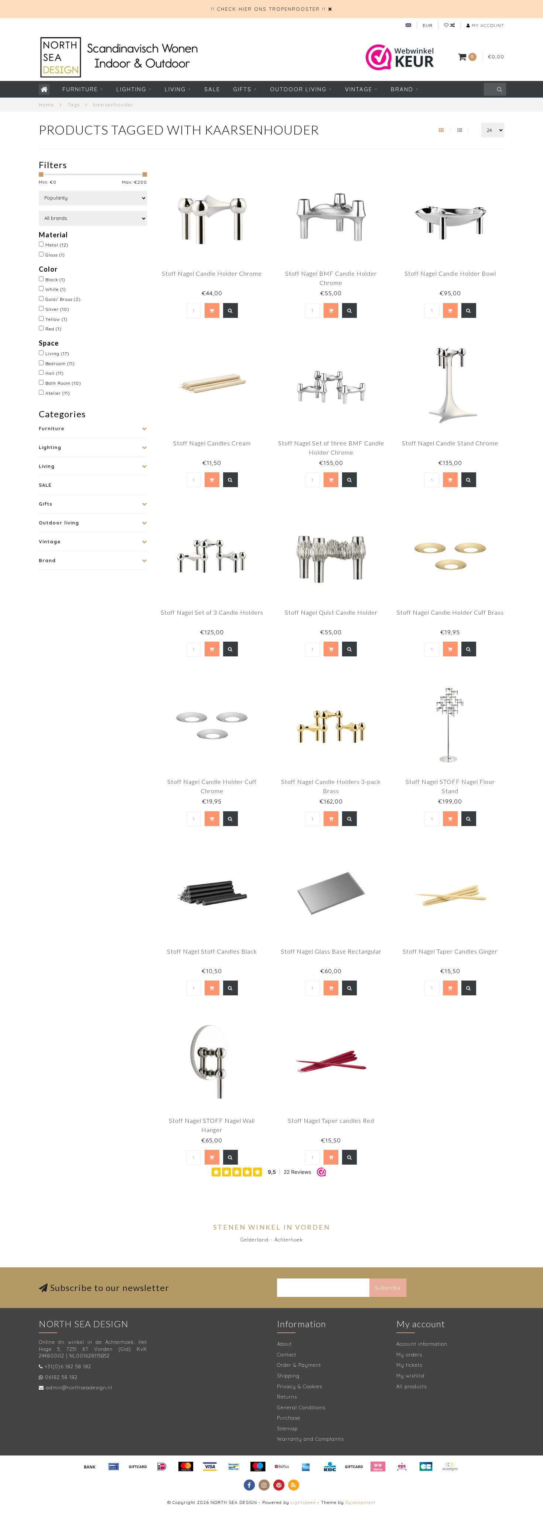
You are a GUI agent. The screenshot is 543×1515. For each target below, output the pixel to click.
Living (175, 89)
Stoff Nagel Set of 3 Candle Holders (212, 612)
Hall (54, 373)
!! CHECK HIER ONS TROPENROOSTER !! (268, 9)
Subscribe (388, 1288)
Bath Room (63, 383)
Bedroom (60, 363)
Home (46, 105)
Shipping (288, 1376)
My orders (409, 1355)
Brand (402, 89)
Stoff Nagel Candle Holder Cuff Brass (450, 612)
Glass (55, 255)
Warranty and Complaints (310, 1439)
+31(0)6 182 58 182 (68, 1366)
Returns (287, 1397)
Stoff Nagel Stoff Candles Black (212, 951)
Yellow (56, 319)
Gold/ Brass (63, 299)
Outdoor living (298, 89)
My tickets (409, 1365)
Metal (57, 245)
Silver (57, 309)
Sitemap (287, 1428)
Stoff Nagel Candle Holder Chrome (212, 273)
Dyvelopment (360, 1502)
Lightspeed (303, 1502)
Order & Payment (299, 1365)
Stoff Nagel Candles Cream (212, 442)
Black (55, 279)
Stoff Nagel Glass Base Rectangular (331, 951)
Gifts (242, 89)
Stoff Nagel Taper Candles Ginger (450, 951)
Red (53, 329)
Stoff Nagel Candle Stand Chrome (450, 442)
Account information (421, 1344)
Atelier (57, 393)
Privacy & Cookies (299, 1386)
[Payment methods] (90, 1466)
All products (411, 1386)
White (55, 289)
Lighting (131, 89)
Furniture (80, 89)
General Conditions (301, 1407)
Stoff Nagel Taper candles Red (331, 1120)
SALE (212, 89)
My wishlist (410, 1376)
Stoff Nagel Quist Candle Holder (331, 612)
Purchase (288, 1418)
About (284, 1344)
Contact (286, 1355)
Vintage (358, 89)
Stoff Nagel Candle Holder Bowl (450, 273)
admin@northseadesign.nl (79, 1387)
